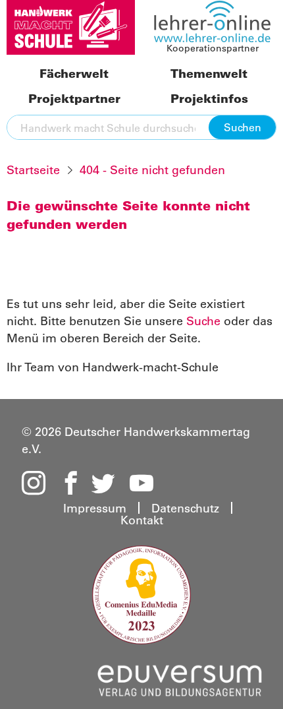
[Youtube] (141, 484)
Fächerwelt (74, 74)
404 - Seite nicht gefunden (152, 169)
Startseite (33, 169)
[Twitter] (103, 484)
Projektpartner (74, 99)
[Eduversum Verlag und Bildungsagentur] (179, 679)
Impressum (94, 508)
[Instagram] (33, 484)
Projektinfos (209, 99)
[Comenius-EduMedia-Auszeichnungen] (141, 593)
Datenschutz (185, 508)
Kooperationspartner (213, 48)
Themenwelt (208, 74)
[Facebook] (68, 484)
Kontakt (141, 520)
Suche (203, 320)
